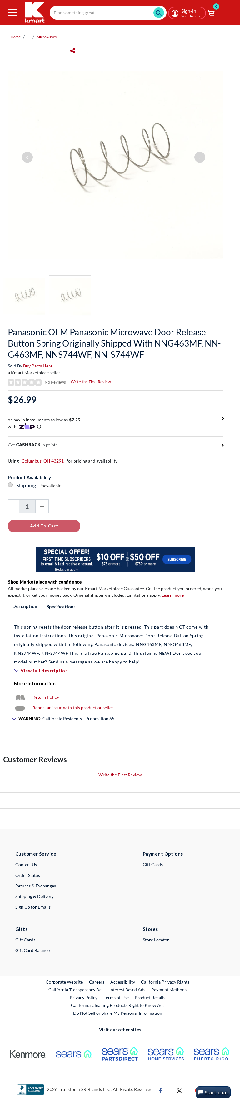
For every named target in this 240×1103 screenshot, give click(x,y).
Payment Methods (169, 989)
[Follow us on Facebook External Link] (160, 1089)
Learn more (173, 595)
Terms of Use (116, 997)
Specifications (61, 606)
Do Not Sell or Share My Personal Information (117, 1013)
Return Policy (45, 697)
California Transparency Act (75, 989)
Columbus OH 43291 (43, 461)
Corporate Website (64, 981)
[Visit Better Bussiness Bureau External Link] (30, 1088)
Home (16, 37)
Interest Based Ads (127, 989)
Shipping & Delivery (34, 896)
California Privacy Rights (165, 981)
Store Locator (156, 939)
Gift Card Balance (32, 950)
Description (24, 606)
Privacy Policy (84, 997)
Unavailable (50, 485)
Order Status (27, 875)
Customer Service (35, 854)
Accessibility (122, 981)
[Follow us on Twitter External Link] (179, 1089)
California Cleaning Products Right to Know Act (117, 1005)
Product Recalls (150, 997)
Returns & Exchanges (35, 885)
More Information (35, 683)
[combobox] (108, 13)
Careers (97, 981)
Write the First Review (91, 381)
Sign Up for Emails (33, 907)
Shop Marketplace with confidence (45, 582)
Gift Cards (153, 864)
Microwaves (47, 37)
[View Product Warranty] (20, 697)
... (28, 37)
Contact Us (26, 864)
